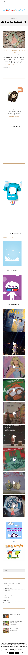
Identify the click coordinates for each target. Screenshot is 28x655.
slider (5, 50)
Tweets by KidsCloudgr (8, 237)
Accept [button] (11, 653)
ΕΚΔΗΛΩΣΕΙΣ (6, 595)
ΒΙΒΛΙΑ (14, 52)
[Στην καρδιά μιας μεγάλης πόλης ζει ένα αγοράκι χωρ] (14, 506)
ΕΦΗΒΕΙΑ (5, 597)
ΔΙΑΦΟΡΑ (5, 593)
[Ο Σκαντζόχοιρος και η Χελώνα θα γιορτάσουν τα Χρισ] (14, 483)
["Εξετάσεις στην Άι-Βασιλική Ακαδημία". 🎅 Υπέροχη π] (14, 459)
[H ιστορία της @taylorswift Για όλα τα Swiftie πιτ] (14, 367)
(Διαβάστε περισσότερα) (14, 116)
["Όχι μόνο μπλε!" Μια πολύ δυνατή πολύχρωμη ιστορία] (14, 320)
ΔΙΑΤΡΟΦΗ (5, 590)
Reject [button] (17, 653)
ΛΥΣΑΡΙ (4, 600)
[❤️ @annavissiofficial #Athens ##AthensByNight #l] (14, 343)
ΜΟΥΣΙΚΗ (5, 602)
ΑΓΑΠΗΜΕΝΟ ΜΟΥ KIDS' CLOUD (16, 50)
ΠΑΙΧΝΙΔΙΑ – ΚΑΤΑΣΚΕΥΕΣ (9, 605)
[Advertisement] (14, 142)
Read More (22, 653)
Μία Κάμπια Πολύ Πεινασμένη (16, 628)
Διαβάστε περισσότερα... (9, 64)
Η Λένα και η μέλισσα (14, 55)
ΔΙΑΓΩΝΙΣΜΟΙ (6, 588)
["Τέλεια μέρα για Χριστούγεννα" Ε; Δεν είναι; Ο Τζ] (14, 390)
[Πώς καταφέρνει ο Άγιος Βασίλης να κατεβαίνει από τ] (14, 436)
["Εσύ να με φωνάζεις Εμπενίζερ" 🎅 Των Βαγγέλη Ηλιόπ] (14, 413)
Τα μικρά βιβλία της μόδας (15, 614)
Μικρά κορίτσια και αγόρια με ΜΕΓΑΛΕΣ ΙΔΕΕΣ (16, 622)
